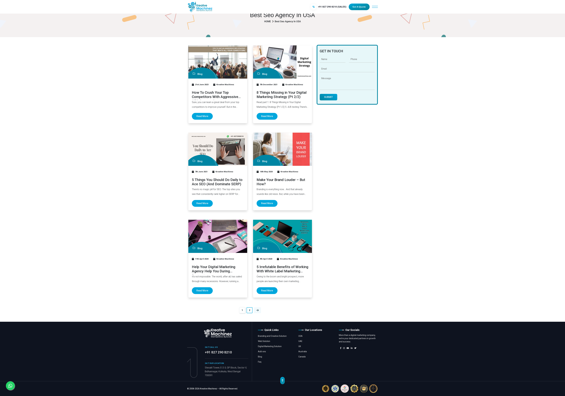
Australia (302, 351)
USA (300, 336)
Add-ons (262, 351)
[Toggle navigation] (375, 7)
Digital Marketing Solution (270, 346)
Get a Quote (359, 7)
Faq (259, 362)
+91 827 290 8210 (218, 352)
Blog (260, 356)
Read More (202, 116)
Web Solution (264, 341)
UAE (300, 341)
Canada (302, 356)
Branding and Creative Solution (272, 336)
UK (299, 346)
